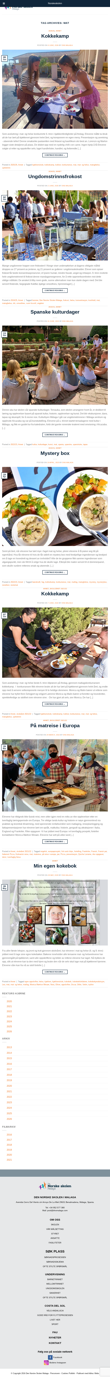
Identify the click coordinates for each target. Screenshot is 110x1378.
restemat (14, 585)
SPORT (55, 1324)
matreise (37, 854)
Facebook (57, 1357)
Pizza (63, 854)
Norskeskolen (55, 3)
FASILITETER (55, 1243)
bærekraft (36, 582)
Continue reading (55, 155)
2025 (9, 1026)
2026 (9, 1031)
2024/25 (52, 171)
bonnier (35, 300)
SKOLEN (55, 1224)
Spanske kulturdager (55, 312)
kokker (58, 165)
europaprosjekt (54, 851)
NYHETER (55, 1337)
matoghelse (95, 165)
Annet (59, 31)
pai (58, 854)
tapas (85, 444)
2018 (9, 1075)
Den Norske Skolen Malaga (50, 300)
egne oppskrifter (31, 981)
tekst (4, 857)
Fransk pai (102, 851)
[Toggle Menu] (4, 3)
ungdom (40, 303)
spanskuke (77, 444)
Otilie (79, 984)
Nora (52, 984)
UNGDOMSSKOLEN (55, 1288)
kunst (50, 444)
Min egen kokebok (55, 866)
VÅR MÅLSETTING (55, 1229)
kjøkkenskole (37, 165)
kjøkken (48, 981)
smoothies (20, 303)
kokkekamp (49, 165)
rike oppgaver (97, 854)
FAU (55, 1332)
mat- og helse (83, 165)
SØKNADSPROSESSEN (55, 1257)
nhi (14, 303)
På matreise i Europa (55, 725)
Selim (84, 984)
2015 (9, 1058)
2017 (9, 1069)
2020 (9, 1001)
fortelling (77, 851)
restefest (5, 585)
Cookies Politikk (68, 1373)
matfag (74, 582)
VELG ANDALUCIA (55, 1310)
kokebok (67, 981)
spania (61, 444)
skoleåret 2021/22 (58, 589)
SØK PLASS (55, 1251)
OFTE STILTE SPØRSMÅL (55, 1266)
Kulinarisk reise (22, 854)
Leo (3, 984)
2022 (9, 1011)
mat (74, 165)
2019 (9, 1080)
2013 (9, 1047)
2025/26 (52, 31)
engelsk (44, 851)
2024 (9, 1021)
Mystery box (55, 453)
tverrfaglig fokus (14, 857)
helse (72, 300)
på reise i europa (49, 854)
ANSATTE (55, 1238)
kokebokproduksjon (96, 981)
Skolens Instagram (57, 1362)
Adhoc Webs (94, 1373)
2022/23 (52, 307)
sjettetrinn (6, 168)
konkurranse (67, 165)
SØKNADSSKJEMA (55, 1262)
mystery (92, 582)
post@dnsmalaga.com (57, 1210)
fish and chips (67, 851)
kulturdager (42, 444)
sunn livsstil (31, 303)
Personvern (55, 1373)
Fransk (94, 851)
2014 (9, 1053)
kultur (34, 444)
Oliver (57, 984)
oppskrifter (65, 984)
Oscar (73, 984)
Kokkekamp (55, 36)
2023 (9, 1016)
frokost (66, 300)
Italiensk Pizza (8, 854)
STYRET (55, 1234)
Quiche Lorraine (84, 854)
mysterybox (102, 582)
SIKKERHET (55, 1293)
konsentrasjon (81, 300)
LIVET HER (55, 1320)
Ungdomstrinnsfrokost (55, 176)
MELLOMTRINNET (55, 1284)
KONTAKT (55, 1343)
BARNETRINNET (55, 1279)
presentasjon (71, 854)
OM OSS (55, 1219)
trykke (91, 984)
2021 (9, 1006)
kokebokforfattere (80, 981)
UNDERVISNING (55, 1274)
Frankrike (86, 851)
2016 (9, 1064)
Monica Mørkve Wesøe (39, 984)
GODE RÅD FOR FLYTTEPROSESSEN (55, 1315)
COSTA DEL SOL (55, 1305)
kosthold (91, 300)
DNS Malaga (67, 45)
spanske (68, 444)
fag (43, 582)
